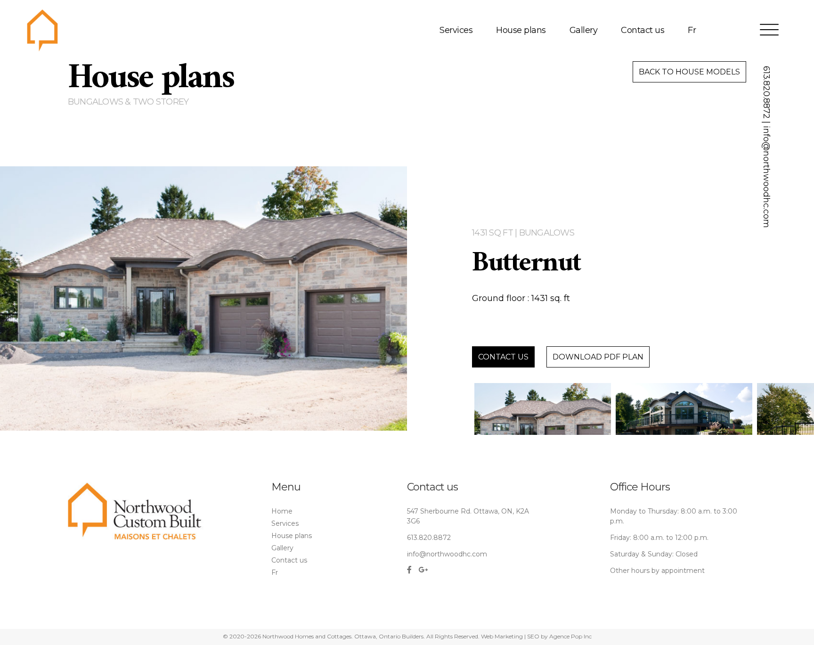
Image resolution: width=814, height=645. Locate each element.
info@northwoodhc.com (766, 177)
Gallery (584, 30)
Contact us (642, 30)
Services (456, 30)
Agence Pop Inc (570, 636)
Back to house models (689, 71)
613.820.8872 (766, 92)
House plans (521, 30)
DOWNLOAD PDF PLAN (598, 356)
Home (282, 511)
